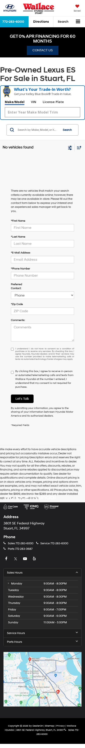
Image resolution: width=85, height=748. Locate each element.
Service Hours (16, 633)
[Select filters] (70, 147)
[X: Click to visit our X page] (16, 559)
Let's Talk (22, 399)
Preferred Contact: (16, 286)
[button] (18, 543)
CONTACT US (42, 50)
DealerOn (37, 725)
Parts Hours (14, 642)
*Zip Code (17, 304)
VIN (33, 102)
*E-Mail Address (20, 252)
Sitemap (49, 725)
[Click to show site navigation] (78, 21)
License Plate (53, 102)
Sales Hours (14, 572)
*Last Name (18, 236)
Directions (41, 22)
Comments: (18, 320)
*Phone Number (20, 268)
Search (67, 130)
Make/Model (14, 102)
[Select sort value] (78, 147)
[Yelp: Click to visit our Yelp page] (35, 559)
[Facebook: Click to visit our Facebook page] (6, 559)
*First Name (18, 220)
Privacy (60, 725)
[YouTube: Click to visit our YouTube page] (25, 559)
